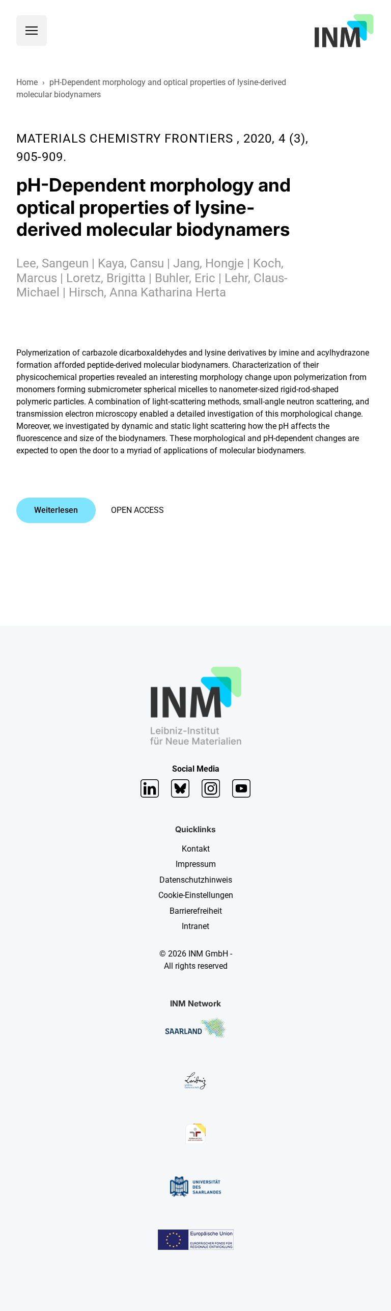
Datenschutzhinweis (195, 880)
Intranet (195, 926)
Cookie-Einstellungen (195, 895)
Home (27, 82)
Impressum (196, 864)
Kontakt (196, 849)
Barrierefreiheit (196, 911)
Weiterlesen (56, 510)
